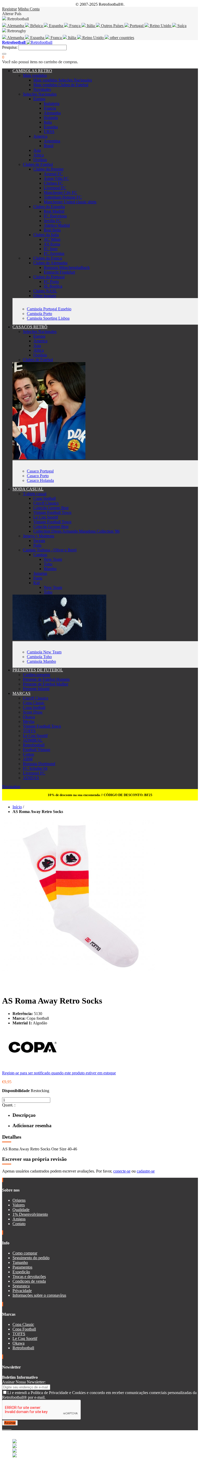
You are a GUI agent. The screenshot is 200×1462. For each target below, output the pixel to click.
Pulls (37, 545)
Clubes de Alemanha (50, 263)
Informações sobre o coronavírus (39, 1295)
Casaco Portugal (40, 471)
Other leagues (44, 295)
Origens (19, 1200)
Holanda (51, 117)
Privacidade (22, 1290)
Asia (37, 150)
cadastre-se (146, 1171)
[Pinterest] (10, 1428)
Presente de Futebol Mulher (45, 684)
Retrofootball (34, 745)
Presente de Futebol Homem (46, 679)
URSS (49, 131)
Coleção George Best (50, 508)
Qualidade (20, 1209)
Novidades (42, 89)
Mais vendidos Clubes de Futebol (60, 85)
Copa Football (24, 1329)
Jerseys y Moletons (38, 536)
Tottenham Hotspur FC (63, 197)
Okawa (29, 717)
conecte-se (121, 1171)
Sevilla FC (52, 220)
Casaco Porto (38, 476)
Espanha (56, 25)
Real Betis (52, 230)
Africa (38, 155)
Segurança (21, 1286)
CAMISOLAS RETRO (32, 70)
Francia (50, 108)
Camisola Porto (39, 313)
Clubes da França (47, 258)
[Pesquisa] (4, 54)
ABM (28, 759)
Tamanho (20, 1262)
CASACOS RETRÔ (29, 327)
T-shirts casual (34, 493)
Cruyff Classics (46, 503)
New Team (53, 559)
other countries (121, 37)
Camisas (40, 554)
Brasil (48, 145)
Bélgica (36, 25)
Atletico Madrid (57, 225)
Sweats (39, 540)
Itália (91, 25)
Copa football (44, 498)
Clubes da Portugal (49, 277)
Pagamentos (22, 1267)
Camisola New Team (44, 652)
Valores (18, 1205)
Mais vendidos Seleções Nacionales (62, 80)
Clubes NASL (45, 291)
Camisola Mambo (41, 661)
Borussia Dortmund (39, 763)
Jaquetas (40, 573)
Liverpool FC (55, 188)
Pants (37, 578)
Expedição (21, 1272)
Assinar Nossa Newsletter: (24, 1382)
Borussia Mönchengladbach (67, 267)
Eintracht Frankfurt (59, 272)
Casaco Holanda (40, 480)
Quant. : (8, 1105)
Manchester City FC (60, 192)
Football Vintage (36, 749)
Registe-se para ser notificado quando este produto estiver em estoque (59, 1073)
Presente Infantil (36, 688)
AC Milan (52, 239)
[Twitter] (5, 1428)
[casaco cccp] (48, 458)
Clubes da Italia (46, 234)
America (40, 136)
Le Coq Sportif (45, 517)
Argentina (52, 141)
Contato (19, 1223)
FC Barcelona (55, 216)
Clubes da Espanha (49, 206)
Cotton (28, 754)
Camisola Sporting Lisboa (48, 318)
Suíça (181, 25)
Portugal (137, 25)
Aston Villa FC (56, 178)
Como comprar (24, 1253)
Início (17, 807)
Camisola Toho (39, 656)
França (75, 25)
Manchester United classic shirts (70, 202)
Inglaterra (51, 103)
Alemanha (15, 25)
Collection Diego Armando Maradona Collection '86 (76, 531)
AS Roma (52, 244)
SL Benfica (53, 286)
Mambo (50, 568)
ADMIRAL (33, 740)
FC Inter (51, 249)
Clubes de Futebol (38, 164)
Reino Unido (160, 25)
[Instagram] (7, 1428)
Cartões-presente (36, 674)
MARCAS (21, 693)
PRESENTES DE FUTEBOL (37, 670)
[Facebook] (3, 1428)
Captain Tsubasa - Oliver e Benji (50, 550)
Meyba (28, 721)
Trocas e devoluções (29, 1276)
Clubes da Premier (48, 169)
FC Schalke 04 (35, 768)
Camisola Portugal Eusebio (49, 309)
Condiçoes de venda (29, 1281)
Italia (48, 122)
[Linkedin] (9, 1428)
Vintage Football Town (52, 512)
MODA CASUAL (27, 489)
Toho (48, 564)
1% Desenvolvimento (30, 1214)
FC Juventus (54, 253)
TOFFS (29, 731)
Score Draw (33, 712)
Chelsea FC (53, 183)
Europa (39, 99)
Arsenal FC (53, 174)
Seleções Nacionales (40, 94)
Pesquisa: (9, 47)
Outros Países (112, 25)
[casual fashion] (59, 639)
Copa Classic (34, 703)
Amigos (19, 1219)
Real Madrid (54, 211)
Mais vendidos (35, 75)
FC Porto (51, 281)
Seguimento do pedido (30, 1258)
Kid (36, 583)
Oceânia (40, 159)
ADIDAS (31, 778)
